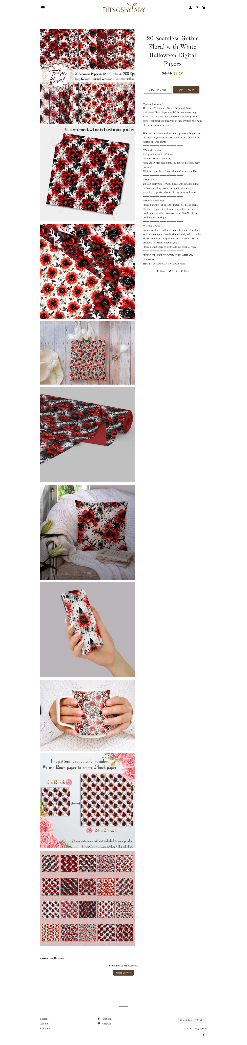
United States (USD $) (191, 1020)
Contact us (45, 1028)
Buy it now (186, 89)
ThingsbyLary (200, 1028)
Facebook (106, 1018)
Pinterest (106, 1023)
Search (44, 1018)
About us (45, 1023)
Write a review (123, 972)
